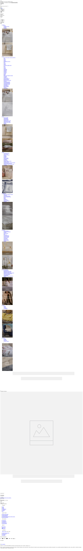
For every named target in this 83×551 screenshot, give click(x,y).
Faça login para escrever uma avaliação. (5, 497)
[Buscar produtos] (1, 7)
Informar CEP (2, 20)
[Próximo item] (1, 4)
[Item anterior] (1, 0)
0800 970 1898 (4, 531)
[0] (1, 23)
